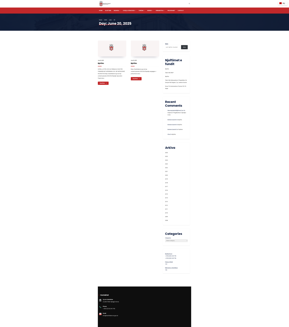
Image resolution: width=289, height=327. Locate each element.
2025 (105, 20)
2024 (166, 160)
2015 (166, 194)
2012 (166, 205)
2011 (166, 209)
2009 (166, 216)
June (110, 20)
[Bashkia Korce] (105, 3)
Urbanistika (159, 10)
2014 (166, 198)
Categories (168, 238)
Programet (171, 10)
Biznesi (149, 10)
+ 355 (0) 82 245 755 (109, 309)
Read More (102, 83)
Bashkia (116, 10)
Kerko (166, 44)
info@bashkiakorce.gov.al (110, 315)
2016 (166, 190)
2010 (166, 213)
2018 (166, 182)
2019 (166, 179)
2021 (166, 171)
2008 (166, 220)
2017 (166, 186)
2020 (166, 175)
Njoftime (108, 10)
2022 (166, 167)
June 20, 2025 (101, 60)
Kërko (184, 47)
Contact (181, 10)
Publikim (180, 129)
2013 (166, 201)
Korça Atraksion (128, 10)
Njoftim (101, 63)
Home (100, 10)
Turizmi (141, 10)
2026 (166, 152)
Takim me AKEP (169, 72)
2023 (166, 164)
